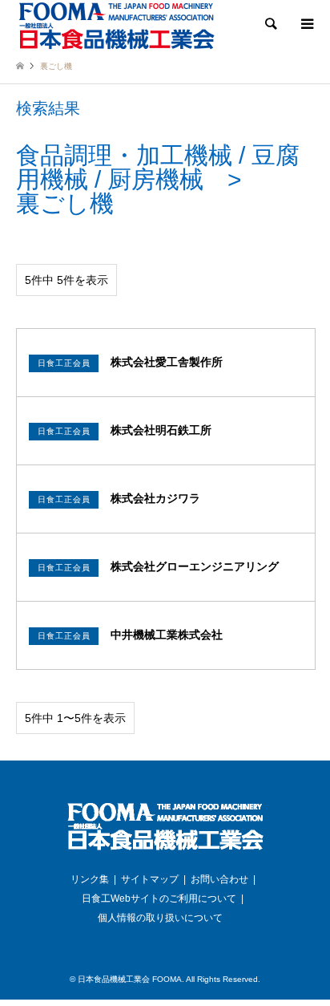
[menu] (306, 24)
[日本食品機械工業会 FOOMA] (116, 25)
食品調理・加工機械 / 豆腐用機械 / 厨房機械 (158, 167)
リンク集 (89, 879)
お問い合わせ (219, 879)
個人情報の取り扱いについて (160, 917)
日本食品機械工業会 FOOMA (130, 979)
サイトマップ (150, 879)
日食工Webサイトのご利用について (159, 898)
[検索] (270, 24)
